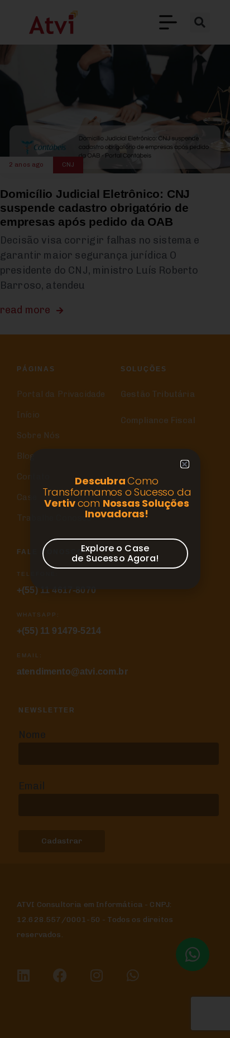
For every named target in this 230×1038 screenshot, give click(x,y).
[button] (184, 464)
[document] (115, 519)
